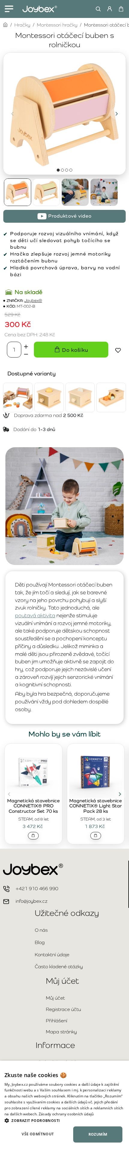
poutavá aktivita (35, 615)
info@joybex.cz (31, 901)
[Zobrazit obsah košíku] (121, 9)
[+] (26, 345)
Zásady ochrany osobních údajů (66, 1114)
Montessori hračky (57, 25)
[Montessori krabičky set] (18, 397)
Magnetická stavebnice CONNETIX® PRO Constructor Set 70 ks (33, 806)
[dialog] (64, 1107)
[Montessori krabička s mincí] (80, 397)
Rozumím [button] (97, 1134)
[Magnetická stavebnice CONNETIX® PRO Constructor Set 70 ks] (33, 771)
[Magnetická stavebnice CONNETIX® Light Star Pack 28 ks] (95, 771)
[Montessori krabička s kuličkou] (49, 397)
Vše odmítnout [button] (38, 1134)
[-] (26, 354)
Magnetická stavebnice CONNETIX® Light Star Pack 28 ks (95, 806)
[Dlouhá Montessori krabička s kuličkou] (111, 397)
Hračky (22, 25)
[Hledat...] (97, 9)
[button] (12, 114)
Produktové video (70, 216)
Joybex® (33, 301)
